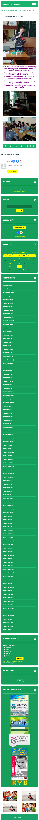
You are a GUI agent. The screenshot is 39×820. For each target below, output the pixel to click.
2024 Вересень (9, 601)
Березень (15, 10)
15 (19, 263)
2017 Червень (8, 346)
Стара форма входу (19, 236)
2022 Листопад (9, 541)
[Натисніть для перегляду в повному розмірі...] (19, 64)
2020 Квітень (8, 456)
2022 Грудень (8, 544)
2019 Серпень (8, 427)
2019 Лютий (8, 413)
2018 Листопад (9, 402)
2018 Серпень (8, 392)
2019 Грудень (8, 441)
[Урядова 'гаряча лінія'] (20, 755)
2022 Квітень (8, 523)
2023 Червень (8, 566)
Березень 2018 (20, 252)
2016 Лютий (8, 289)
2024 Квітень (8, 591)
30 (24, 269)
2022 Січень (8, 516)
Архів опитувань (16, 661)
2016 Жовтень (8, 317)
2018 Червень (8, 385)
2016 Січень (8, 285)
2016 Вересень (9, 314)
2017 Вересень (9, 353)
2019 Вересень (9, 431)
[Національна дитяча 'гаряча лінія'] (20, 779)
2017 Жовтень (8, 356)
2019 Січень (8, 409)
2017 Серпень (8, 349)
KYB (15, 817)
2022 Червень (8, 530)
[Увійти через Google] (20, 161)
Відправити (12, 171)
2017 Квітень (8, 338)
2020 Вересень (9, 466)
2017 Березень (9, 335)
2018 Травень (8, 381)
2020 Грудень (8, 477)
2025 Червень (8, 626)
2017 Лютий (8, 331)
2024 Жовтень (8, 605)
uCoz (23, 817)
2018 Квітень (8, 377)
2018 (9, 10)
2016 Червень (8, 303)
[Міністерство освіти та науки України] (19, 702)
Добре (7, 649)
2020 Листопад (9, 473)
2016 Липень (8, 306)
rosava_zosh (15, 146)
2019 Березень (9, 417)
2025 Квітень (8, 619)
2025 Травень (8, 622)
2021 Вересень (9, 502)
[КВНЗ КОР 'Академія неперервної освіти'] (19, 716)
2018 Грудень (8, 406)
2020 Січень (8, 445)
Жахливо (8, 655)
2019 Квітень (8, 420)
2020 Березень (9, 452)
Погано (8, 653)
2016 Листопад (9, 321)
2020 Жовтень (9, 470)
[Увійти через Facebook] (17, 161)
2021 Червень (8, 498)
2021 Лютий (8, 484)
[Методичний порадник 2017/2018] (19, 726)
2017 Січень (8, 328)
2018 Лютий (8, 370)
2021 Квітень (8, 491)
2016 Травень (8, 299)
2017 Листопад (9, 360)
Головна (4, 10)
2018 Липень (8, 388)
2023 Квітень (8, 559)
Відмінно (8, 647)
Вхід (23, 191)
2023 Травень (8, 562)
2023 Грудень (8, 576)
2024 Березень (9, 587)
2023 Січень (8, 548)
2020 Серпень (8, 463)
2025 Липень (8, 630)
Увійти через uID (19, 227)
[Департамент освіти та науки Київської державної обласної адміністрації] (19, 709)
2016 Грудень (8, 324)
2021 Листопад (9, 509)
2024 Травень (8, 594)
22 (21, 10)
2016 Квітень (8, 296)
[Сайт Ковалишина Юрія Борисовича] (19, 784)
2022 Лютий (8, 520)
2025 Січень (8, 612)
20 (10, 266)
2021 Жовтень (8, 505)
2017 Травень (8, 342)
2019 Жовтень (8, 434)
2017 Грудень (8, 363)
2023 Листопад (9, 573)
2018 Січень (8, 367)
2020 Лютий (8, 448)
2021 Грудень (8, 512)
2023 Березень (9, 555)
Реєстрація (17, 191)
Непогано (8, 651)
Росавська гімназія (11, 4)
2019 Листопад (9, 438)
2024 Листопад (9, 608)
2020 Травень (8, 459)
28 (14, 269)
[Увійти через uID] (13, 161)
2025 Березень (9, 615)
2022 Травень (8, 527)
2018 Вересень (9, 395)
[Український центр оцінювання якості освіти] (19, 747)
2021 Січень (8, 480)
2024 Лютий (8, 583)
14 (14, 263)
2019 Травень (8, 424)
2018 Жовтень (8, 399)
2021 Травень (8, 495)
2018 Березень (9, 374)
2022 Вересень (9, 534)
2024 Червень (8, 598)
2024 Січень (8, 580)
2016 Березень (9, 292)
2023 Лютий (8, 551)
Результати (6, 661)
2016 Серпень (8, 310)
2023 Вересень (9, 569)
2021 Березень (9, 488)
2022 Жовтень (8, 537)
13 (10, 263)
